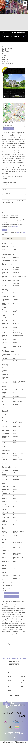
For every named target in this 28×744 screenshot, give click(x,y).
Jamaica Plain (22, 681)
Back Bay (10, 673)
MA (14, 640)
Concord (10, 680)
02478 (12, 642)
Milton (9, 686)
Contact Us (11, 593)
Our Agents (11, 596)
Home (4, 640)
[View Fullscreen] (5, 111)
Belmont (7, 642)
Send (4, 230)
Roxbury (10, 690)
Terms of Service (23, 232)
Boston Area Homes (14, 661)
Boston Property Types (14, 664)
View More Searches (14, 695)
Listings (10, 640)
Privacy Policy (14, 226)
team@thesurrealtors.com (14, 732)
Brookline (10, 676)
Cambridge (23, 676)
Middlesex (19, 640)
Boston (22, 673)
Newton (22, 686)
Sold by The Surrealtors (14, 667)
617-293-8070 (8, 588)
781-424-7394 (17, 736)
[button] (23, 36)
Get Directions (8, 128)
